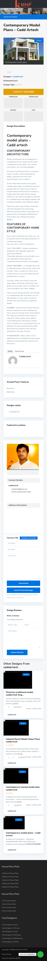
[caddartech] (12, 361)
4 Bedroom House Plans (10, 884)
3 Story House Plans (9, 908)
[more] (15, 704)
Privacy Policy (6, 954)
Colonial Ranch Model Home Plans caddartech (23, 740)
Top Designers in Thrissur (11, 928)
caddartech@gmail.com (19, 489)
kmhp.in (32, 288)
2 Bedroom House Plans (10, 877)
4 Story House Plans (9, 911)
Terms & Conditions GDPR (11, 958)
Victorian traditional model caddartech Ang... (19, 693)
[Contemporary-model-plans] (23, 49)
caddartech (18, 76)
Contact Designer (23, 92)
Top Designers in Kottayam (11, 935)
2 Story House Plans (9, 904)
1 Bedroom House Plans (10, 873)
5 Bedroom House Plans (10, 887)
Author (10, 351)
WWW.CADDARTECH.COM (21, 492)
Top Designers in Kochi (10, 932)
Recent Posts (19, 351)
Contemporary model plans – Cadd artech (23, 834)
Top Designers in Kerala (10, 942)
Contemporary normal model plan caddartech (23, 788)
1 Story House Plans (9, 901)
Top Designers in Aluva (10, 925)
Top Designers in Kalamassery (12, 938)
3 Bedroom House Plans (10, 880)
